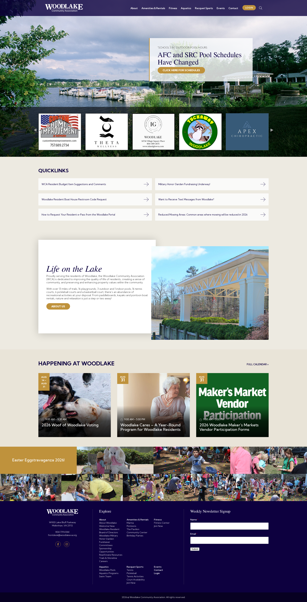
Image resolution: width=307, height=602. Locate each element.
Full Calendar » (258, 364)
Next (272, 132)
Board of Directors (108, 532)
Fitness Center (161, 522)
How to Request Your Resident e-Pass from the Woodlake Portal (78, 214)
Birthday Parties (135, 535)
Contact (233, 8)
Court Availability (136, 579)
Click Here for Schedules (181, 70)
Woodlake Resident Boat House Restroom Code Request (74, 199)
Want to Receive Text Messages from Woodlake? (186, 199)
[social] (58, 544)
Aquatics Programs (108, 573)
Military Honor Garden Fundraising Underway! (184, 184)
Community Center (137, 532)
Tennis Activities (135, 576)
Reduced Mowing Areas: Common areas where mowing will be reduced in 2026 (203, 214)
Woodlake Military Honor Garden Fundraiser (108, 538)
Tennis (130, 570)
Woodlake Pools (107, 570)
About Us (58, 306)
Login (249, 7)
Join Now (158, 526)
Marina (130, 522)
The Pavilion (133, 529)
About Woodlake (108, 522)
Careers (103, 561)
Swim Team (105, 576)
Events (221, 8)
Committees (106, 545)
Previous (35, 132)
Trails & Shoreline (108, 558)
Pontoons (131, 526)
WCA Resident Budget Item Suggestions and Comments (74, 184)
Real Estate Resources (110, 554)
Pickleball (132, 573)
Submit (195, 549)
